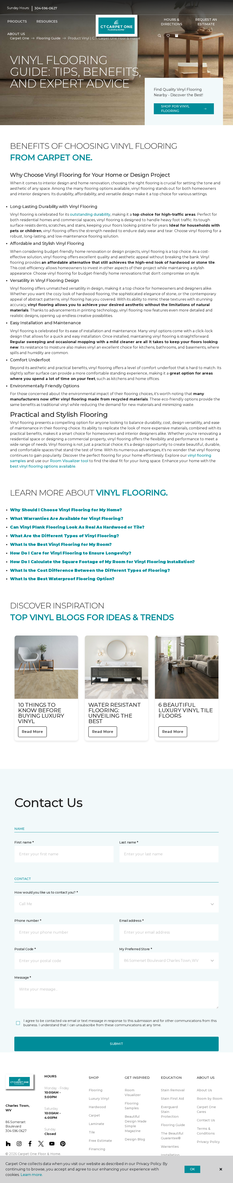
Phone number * (27, 920)
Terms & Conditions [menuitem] (206, 1131)
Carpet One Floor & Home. (39, 1154)
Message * (22, 977)
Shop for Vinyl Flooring (175, 108)
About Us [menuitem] (204, 1090)
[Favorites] (168, 36)
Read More (32, 732)
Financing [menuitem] (97, 1149)
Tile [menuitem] (92, 1132)
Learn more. (31, 1175)
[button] (159, 36)
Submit (116, 1044)
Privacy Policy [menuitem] (208, 1142)
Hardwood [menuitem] (97, 1107)
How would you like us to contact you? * (46, 892)
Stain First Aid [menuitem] (172, 1099)
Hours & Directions (171, 22)
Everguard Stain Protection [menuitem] (170, 1112)
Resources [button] (47, 21)
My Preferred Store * (135, 949)
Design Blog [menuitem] (135, 1139)
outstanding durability (90, 214)
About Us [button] (16, 34)
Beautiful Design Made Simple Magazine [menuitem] (136, 1124)
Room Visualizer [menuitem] (133, 1092)
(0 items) (176, 35)
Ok (192, 1169)
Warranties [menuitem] (170, 1147)
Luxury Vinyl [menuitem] (99, 1099)
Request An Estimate (206, 22)
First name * (24, 842)
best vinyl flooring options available (42, 466)
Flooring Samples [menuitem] (132, 1105)
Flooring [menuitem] (95, 1090)
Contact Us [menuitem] (206, 1120)
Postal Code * (24, 949)
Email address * (131, 920)
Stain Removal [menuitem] (173, 1090)
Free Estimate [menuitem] (100, 1141)
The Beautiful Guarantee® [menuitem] (172, 1135)
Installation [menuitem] (170, 1155)
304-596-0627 (45, 8)
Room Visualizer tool (69, 461)
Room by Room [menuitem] (209, 1099)
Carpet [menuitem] (94, 1115)
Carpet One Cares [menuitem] (206, 1109)
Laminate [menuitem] (96, 1124)
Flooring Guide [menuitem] (173, 1125)
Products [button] (17, 21)
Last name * (128, 842)
